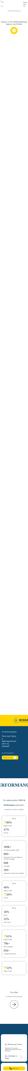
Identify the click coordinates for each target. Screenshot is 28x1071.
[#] (14, 1004)
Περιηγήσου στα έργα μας (7, 757)
